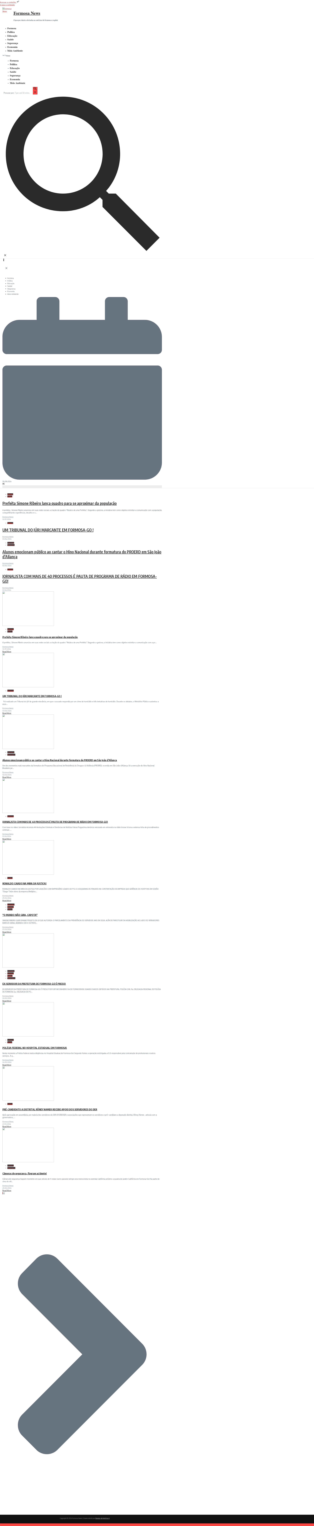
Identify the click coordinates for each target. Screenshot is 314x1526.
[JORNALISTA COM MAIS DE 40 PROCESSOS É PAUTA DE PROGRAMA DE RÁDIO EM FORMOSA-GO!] (28, 812)
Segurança (12, 43)
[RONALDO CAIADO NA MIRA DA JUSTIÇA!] (28, 874)
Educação (12, 35)
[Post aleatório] (3, 484)
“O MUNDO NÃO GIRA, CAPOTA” (20, 914)
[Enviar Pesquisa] (35, 91)
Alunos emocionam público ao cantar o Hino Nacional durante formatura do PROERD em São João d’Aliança (81, 554)
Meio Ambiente (15, 50)
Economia (12, 47)
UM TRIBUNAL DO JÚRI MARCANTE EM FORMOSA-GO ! (47, 529)
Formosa (11, 28)
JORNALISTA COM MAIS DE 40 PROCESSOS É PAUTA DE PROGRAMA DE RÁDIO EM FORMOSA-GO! (79, 578)
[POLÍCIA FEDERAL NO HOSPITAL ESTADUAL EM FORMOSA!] (28, 1036)
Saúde (10, 39)
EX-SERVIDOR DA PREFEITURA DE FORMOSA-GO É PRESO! (34, 983)
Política (11, 32)
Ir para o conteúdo (7, 5)
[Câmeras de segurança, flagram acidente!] (28, 1162)
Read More (6, 652)
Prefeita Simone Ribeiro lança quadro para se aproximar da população (59, 503)
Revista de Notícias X (102, 1518)
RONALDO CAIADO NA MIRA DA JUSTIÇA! (24, 883)
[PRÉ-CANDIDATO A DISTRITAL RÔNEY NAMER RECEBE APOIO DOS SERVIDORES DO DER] (28, 1100)
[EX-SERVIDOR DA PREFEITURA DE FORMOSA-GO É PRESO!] (28, 967)
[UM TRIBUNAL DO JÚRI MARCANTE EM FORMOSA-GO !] (28, 687)
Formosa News (26, 13)
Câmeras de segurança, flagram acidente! (24, 1173)
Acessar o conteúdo (8, 2)
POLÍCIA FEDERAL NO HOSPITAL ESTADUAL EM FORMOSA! (34, 1047)
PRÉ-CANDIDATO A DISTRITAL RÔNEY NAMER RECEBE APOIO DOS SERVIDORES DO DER (49, 1109)
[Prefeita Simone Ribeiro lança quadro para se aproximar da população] (28, 625)
